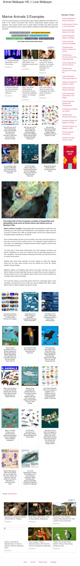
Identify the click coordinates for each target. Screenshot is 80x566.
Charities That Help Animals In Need (68, 139)
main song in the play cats (20, 35)
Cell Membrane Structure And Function (69, 116)
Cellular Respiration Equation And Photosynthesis (68, 103)
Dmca (25, 562)
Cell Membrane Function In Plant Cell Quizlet (70, 25)
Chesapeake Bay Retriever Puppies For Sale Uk (69, 49)
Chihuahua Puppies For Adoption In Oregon (69, 121)
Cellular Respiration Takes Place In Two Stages (68, 95)
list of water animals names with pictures (30, 41)
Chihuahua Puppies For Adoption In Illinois (69, 83)
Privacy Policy (43, 562)
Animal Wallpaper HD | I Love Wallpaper (27, 1)
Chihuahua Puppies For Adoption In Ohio (69, 127)
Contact (33, 562)
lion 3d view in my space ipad (39, 35)
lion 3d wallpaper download (14, 38)
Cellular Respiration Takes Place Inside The (69, 77)
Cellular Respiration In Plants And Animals (69, 19)
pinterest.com (12, 494)
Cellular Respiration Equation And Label (68, 31)
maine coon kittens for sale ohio (20, 33)
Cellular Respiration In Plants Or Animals (69, 64)
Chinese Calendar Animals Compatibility (69, 42)
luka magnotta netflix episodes (40, 33)
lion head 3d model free (46, 38)
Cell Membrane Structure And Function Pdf (69, 70)
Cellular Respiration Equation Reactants (68, 89)
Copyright (53, 562)
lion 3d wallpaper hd (31, 38)
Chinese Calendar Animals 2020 (67, 133)
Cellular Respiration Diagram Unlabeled (68, 37)
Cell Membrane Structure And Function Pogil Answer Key (69, 57)
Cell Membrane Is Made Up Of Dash (69, 110)
